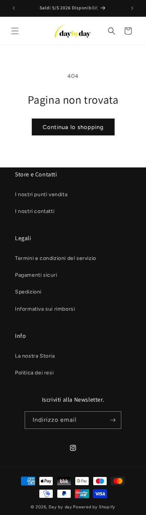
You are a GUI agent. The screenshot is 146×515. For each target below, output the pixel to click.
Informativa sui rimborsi (45, 309)
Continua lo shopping (73, 127)
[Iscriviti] (112, 420)
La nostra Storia (35, 356)
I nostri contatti (34, 211)
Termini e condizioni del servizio (55, 258)
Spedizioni (28, 292)
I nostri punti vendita (41, 194)
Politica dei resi (34, 373)
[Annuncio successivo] (132, 8)
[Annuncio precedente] (14, 8)
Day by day (60, 507)
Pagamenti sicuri (36, 275)
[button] (15, 31)
